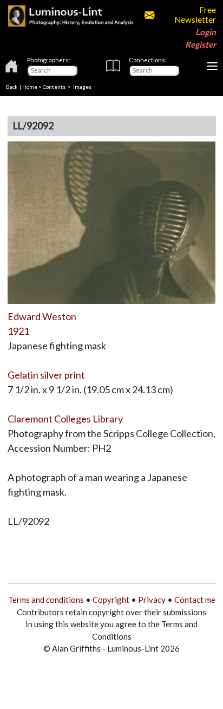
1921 (18, 331)
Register (200, 44)
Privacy (152, 599)
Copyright (111, 599)
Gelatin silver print (46, 375)
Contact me (194, 599)
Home (29, 86)
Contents (54, 86)
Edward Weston (42, 316)
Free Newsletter (194, 14)
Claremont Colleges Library (65, 419)
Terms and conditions (46, 599)
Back (12, 86)
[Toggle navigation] (212, 66)
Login (205, 32)
